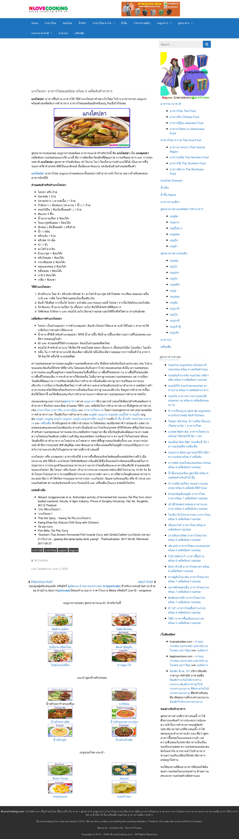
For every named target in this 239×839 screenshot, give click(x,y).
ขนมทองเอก (60, 796)
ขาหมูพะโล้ (124, 665)
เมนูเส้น (174, 332)
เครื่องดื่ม (79, 33)
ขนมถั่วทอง (124, 796)
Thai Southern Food (194, 163)
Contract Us (116, 827)
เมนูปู (173, 290)
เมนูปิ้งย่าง (125, 414)
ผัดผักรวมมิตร (60, 629)
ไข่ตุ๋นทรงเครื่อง (60, 665)
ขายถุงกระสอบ (112, 586)
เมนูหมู (49, 419)
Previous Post (42, 582)
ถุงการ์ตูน (185, 650)
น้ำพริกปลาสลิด (60, 722)
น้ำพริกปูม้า (60, 740)
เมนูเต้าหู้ (175, 326)
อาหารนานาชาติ (40, 33)
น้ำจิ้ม (124, 23)
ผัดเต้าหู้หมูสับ (124, 647)
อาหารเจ (63, 33)
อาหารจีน (57, 410)
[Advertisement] (92, 63)
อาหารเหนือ (177, 157)
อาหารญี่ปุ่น (70, 410)
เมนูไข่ (101, 419)
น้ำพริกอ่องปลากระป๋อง (124, 722)
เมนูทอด (113, 414)
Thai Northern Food (197, 157)
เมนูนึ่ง (136, 414)
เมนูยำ (40, 419)
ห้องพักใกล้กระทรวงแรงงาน (186, 701)
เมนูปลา (67, 419)
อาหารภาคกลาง (179, 147)
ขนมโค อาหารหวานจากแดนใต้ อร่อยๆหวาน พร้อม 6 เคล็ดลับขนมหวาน (188, 400)
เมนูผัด (93, 414)
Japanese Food (194, 123)
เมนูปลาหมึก (88, 419)
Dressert (177, 180)
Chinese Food (190, 117)
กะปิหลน (124, 704)
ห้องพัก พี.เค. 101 (180, 671)
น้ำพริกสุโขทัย (124, 740)
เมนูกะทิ (174, 320)
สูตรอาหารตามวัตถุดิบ (173, 253)
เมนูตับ (174, 302)
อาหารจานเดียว (142, 23)
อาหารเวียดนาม (94, 410)
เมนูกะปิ (174, 308)
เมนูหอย (174, 296)
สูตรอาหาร (183, 23)
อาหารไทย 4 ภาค (102, 23)
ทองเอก (124, 778)
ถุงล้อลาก (202, 650)
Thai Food (190, 111)
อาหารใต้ (37, 550)
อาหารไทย (50, 23)
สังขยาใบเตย (60, 778)
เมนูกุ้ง (77, 419)
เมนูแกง (102, 414)
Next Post (145, 582)
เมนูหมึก (175, 284)
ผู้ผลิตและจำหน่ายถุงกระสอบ (85, 586)
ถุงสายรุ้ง (198, 646)
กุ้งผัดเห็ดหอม (124, 629)
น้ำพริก (82, 23)
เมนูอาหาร (162, 23)
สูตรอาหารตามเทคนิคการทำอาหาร (181, 209)
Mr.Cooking (41, 560)
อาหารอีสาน (177, 169)
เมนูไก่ (58, 419)
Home (35, 23)
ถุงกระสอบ (64, 590)
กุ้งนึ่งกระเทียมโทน (60, 647)
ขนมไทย (67, 23)
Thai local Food (192, 140)
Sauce (172, 195)
